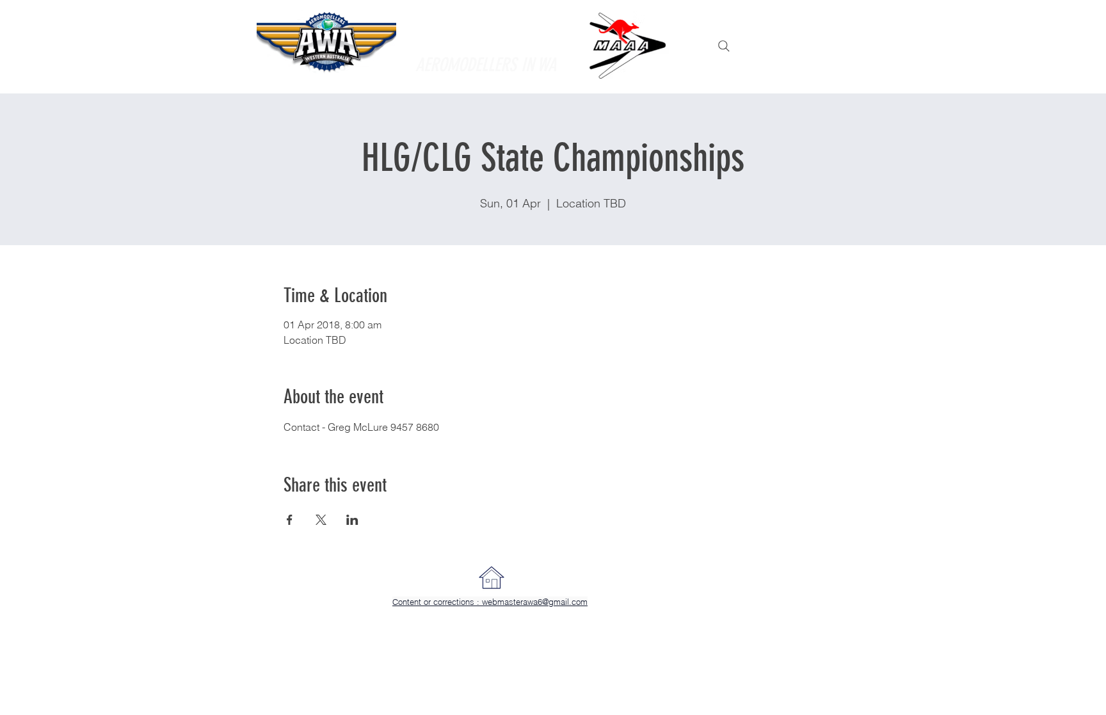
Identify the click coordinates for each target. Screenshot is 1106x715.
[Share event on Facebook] (290, 520)
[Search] (723, 46)
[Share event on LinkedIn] (352, 520)
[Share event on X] (321, 520)
